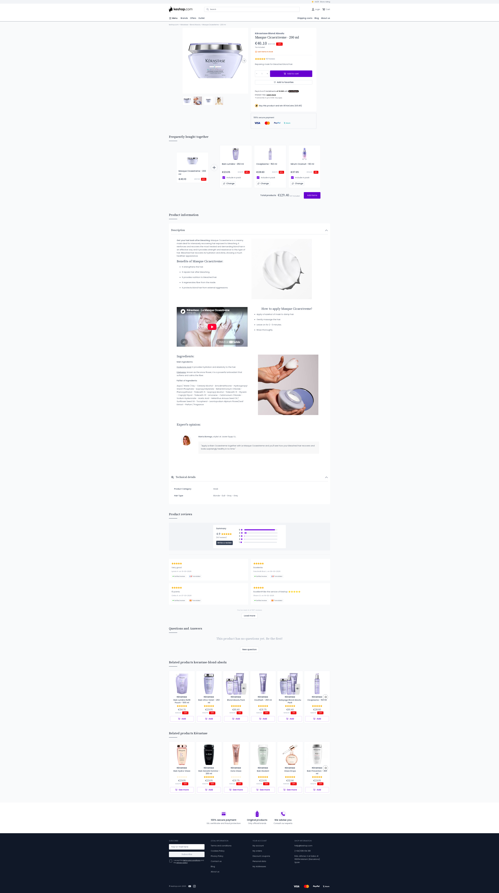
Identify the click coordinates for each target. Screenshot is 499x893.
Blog (213, 866)
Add (184, 718)
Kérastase (184, 25)
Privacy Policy (217, 856)
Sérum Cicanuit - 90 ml (302, 164)
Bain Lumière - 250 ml (233, 164)
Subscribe (187, 854)
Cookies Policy (217, 850)
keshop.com (174, 25)
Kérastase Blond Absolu (269, 33)
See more (184, 789)
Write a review (224, 542)
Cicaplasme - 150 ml (266, 164)
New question (249, 649)
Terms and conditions (221, 845)
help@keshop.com (303, 845)
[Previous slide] (187, 61)
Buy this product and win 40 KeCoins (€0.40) (280, 105)
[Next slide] (244, 61)
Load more (249, 615)
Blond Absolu (195, 25)
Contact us (216, 861)
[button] (187, 100)
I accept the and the (189, 861)
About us (215, 871)
